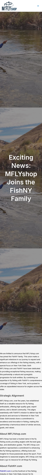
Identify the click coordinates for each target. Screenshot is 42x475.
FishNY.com (5, 471)
